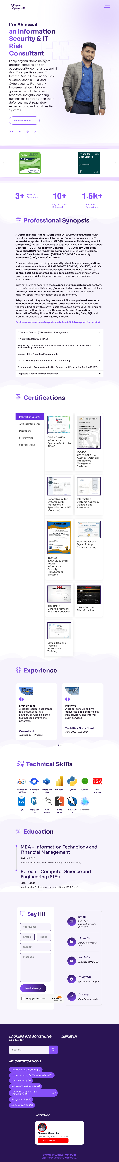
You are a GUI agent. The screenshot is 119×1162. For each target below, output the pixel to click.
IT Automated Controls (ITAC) (33, 339)
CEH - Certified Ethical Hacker (86, 609)
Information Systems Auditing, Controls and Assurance (88, 503)
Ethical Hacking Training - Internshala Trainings (56, 647)
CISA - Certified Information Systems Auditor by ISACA (59, 441)
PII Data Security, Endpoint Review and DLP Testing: (44, 360)
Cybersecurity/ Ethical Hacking (31, 1075)
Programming (21, 1099)
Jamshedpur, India (88, 999)
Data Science (20, 1080)
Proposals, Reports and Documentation (38, 373)
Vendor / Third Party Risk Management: (38, 354)
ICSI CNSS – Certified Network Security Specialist (58, 609)
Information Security (25, 1086)
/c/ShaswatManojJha (88, 963)
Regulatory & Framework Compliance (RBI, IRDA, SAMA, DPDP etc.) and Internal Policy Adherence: (54, 346)
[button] (3, 163)
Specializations (22, 1105)
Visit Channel (49, 1140)
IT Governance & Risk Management (33, 1092)
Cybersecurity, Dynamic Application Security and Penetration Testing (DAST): (58, 367)
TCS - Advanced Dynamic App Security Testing (86, 544)
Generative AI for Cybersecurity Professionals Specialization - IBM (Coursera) (59, 505)
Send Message (33, 988)
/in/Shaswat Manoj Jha (87, 944)
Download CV (22, 120)
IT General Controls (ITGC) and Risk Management (43, 332)
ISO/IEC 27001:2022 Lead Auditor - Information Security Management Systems (57, 566)
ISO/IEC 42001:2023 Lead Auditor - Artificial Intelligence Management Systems (88, 459)
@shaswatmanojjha (88, 981)
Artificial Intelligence (25, 1069)
